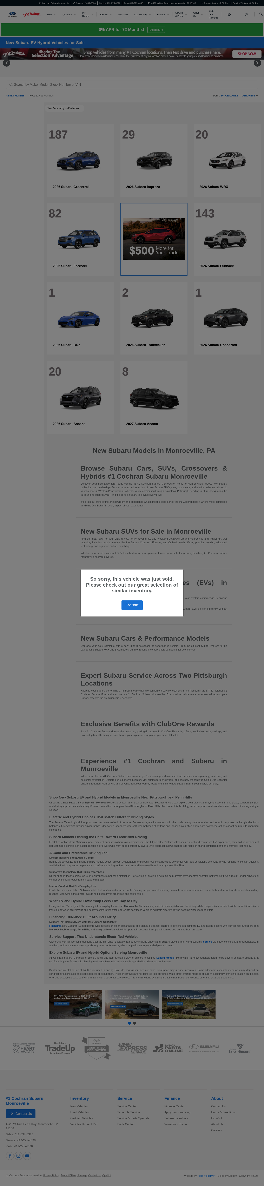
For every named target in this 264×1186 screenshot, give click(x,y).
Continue (132, 605)
